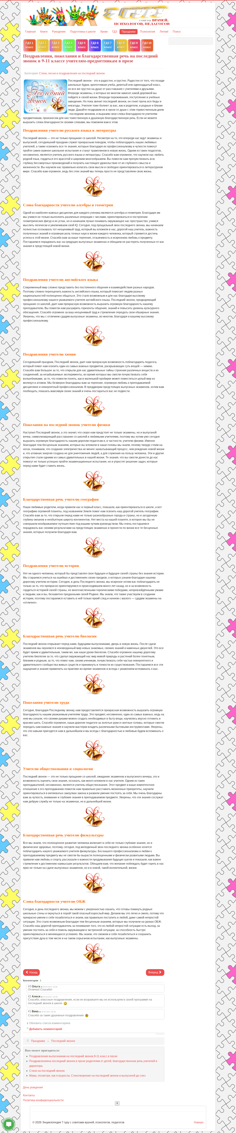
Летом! (164, 31)
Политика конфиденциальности (43, 1100)
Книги (44, 31)
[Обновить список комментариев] (41, 980)
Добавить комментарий (45, 1029)
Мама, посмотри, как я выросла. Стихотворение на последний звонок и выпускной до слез (87, 1075)
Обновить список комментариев (49, 1023)
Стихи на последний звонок (47, 1070)
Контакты (29, 1095)
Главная (30, 31)
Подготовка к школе (83, 31)
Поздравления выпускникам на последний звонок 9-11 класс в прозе (73, 1056)
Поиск (177, 31)
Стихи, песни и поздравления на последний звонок (72, 73)
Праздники (128, 31)
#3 (29, 986)
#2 (29, 996)
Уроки (104, 31)
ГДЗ (114, 31)
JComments (160, 1034)
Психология (147, 31)
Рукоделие (59, 31)
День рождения (33, 1087)
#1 (29, 1011)
